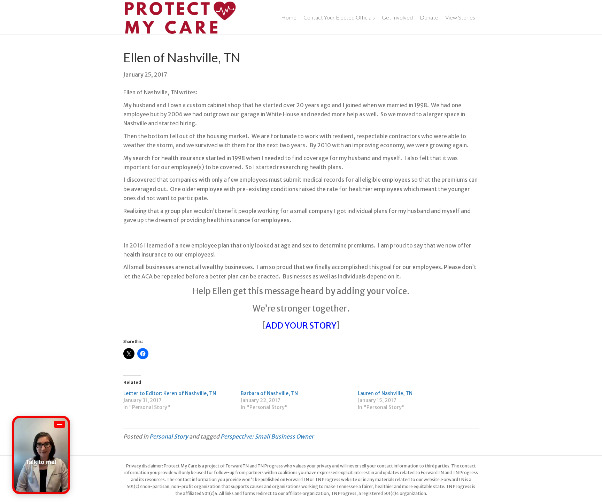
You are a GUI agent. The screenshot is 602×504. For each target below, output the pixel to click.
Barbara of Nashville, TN (269, 393)
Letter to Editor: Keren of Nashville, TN (169, 393)
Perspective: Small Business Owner (267, 436)
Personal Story (168, 436)
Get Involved (397, 17)
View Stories (460, 17)
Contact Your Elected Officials (339, 17)
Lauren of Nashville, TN (385, 393)
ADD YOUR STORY (301, 325)
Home (288, 17)
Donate (429, 17)
